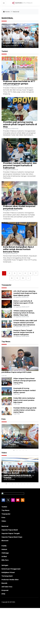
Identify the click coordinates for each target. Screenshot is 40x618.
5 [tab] (23, 45)
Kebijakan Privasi (8, 572)
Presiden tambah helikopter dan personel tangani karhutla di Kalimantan (20, 165)
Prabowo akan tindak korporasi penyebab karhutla (19, 207)
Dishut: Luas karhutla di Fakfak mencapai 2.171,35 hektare (23, 303)
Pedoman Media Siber (10, 580)
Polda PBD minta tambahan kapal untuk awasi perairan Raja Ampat (24, 400)
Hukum (4, 549)
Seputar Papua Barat (10, 530)
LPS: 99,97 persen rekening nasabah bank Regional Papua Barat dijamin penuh (25, 293)
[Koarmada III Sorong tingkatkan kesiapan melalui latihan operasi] (7, 391)
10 (23, 278)
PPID (3, 594)
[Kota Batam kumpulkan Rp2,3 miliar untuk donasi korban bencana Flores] (19, 234)
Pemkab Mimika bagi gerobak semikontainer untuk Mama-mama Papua (24, 410)
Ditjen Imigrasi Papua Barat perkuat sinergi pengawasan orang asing (24, 381)
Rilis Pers (5, 560)
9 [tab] (31, 484)
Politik (4, 546)
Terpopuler (6, 285)
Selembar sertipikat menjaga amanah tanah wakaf (17, 42)
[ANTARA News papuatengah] (22, 3)
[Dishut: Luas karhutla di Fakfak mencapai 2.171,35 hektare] (7, 304)
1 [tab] (14, 450)
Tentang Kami (7, 576)
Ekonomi (5, 541)
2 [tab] (17, 450)
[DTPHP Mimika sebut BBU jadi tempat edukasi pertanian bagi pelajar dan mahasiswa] (7, 323)
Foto (4, 419)
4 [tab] (21, 45)
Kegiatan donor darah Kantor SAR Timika (19, 443)
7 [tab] (25, 484)
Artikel (4, 556)
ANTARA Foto (7, 587)
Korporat (5, 590)
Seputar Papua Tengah (11, 533)
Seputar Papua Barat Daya (12, 537)
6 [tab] (22, 484)
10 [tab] (34, 484)
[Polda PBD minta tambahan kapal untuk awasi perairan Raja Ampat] (7, 401)
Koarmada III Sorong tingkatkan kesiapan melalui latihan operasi (24, 390)
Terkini (4, 507)
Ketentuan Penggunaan (11, 569)
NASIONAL (7, 18)
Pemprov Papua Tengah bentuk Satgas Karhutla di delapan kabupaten (23, 332)
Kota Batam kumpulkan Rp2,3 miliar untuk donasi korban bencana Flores (18, 249)
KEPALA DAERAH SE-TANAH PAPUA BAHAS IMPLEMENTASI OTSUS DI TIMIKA (19, 474)
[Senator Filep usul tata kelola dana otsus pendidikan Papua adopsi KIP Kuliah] (20, 359)
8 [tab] (28, 484)
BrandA (4, 583)
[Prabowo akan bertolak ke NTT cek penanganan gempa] (19, 68)
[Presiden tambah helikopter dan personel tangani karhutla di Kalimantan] (19, 150)
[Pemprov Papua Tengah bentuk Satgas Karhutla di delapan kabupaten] (7, 333)
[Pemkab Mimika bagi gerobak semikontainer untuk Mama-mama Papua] (7, 411)
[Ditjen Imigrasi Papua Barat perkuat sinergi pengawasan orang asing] (7, 381)
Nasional (16, 12)
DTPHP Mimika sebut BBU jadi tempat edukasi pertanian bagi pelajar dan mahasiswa (25, 323)
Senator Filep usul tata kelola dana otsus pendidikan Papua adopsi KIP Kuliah (18, 371)
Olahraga (5, 553)
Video (4, 453)
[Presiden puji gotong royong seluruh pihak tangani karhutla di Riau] (19, 109)
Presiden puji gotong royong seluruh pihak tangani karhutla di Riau (20, 124)
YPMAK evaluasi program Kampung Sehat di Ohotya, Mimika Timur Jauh (24, 313)
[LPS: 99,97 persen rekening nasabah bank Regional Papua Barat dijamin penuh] (7, 294)
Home (7, 12)
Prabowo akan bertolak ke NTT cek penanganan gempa (19, 82)
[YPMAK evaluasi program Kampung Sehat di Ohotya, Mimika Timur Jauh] (7, 314)
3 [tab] (20, 450)
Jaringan (5, 565)
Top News (6, 342)
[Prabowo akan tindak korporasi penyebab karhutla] (19, 193)
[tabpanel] (20, 35)
